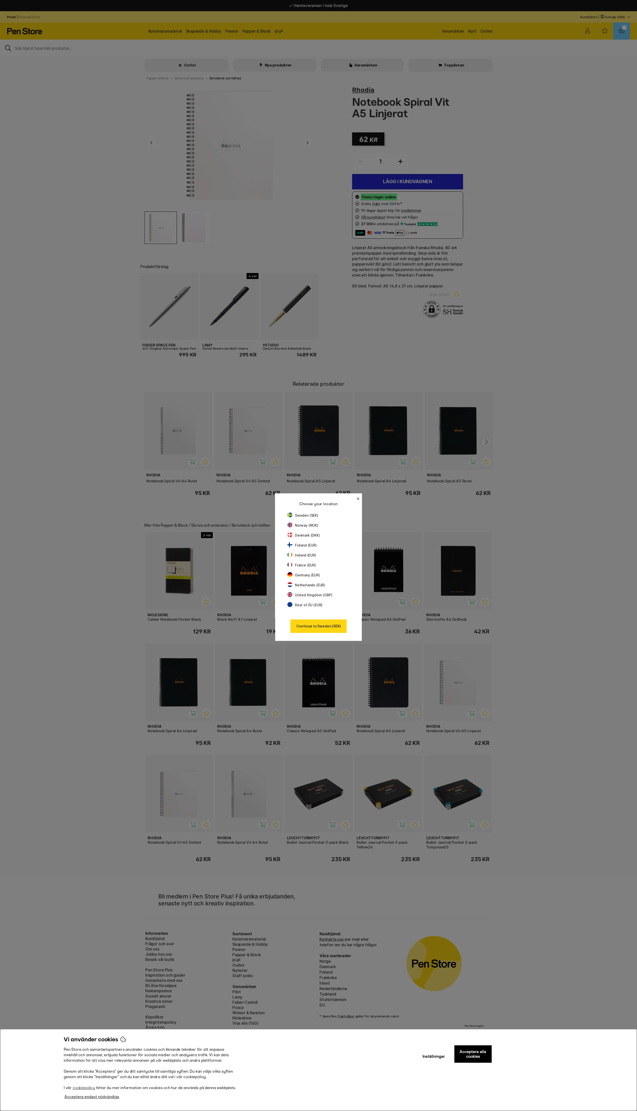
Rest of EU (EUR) (308, 605)
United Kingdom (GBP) (313, 595)
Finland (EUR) (306, 545)
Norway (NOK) (306, 525)
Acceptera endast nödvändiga (91, 1096)
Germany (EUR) (307, 575)
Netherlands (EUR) (310, 585)
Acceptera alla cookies (473, 1054)
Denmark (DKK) (307, 535)
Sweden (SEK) (306, 515)
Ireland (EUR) (305, 555)
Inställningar (434, 1056)
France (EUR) (305, 565)
